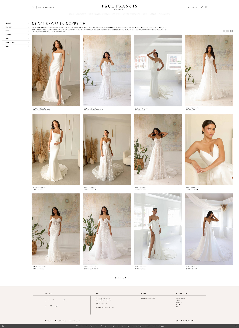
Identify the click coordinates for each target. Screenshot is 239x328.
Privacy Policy (49, 321)
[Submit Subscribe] (64, 299)
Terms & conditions (60, 321)
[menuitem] (34, 7)
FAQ (177, 306)
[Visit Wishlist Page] (206, 7)
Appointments (180, 298)
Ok (236, 326)
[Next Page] (128, 277)
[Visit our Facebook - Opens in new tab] (46, 306)
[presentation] (56, 70)
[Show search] (34, 7)
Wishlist (179, 302)
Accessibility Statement (75, 321)
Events (178, 304)
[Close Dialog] (3, 326)
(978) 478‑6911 (101, 303)
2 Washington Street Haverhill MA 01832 (103, 299)
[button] (201, 7)
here (162, 326)
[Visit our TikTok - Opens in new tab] (56, 306)
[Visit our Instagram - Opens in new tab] (51, 306)
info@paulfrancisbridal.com (105, 307)
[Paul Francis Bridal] (119, 7)
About (178, 300)
